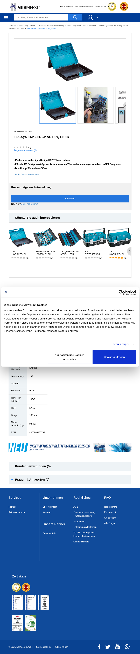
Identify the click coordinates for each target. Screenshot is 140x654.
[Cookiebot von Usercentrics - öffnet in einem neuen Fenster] (121, 292)
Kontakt (12, 507)
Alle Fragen (109, 523)
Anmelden (70, 198)
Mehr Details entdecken (27, 174)
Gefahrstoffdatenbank (84, 6)
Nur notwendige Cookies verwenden (69, 356)
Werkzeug (23, 26)
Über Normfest (50, 507)
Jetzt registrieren (29, 204)
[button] (70, 218)
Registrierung (110, 507)
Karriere (46, 512)
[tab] (70, 217)
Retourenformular (17, 512)
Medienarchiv (100, 6)
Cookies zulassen (114, 356)
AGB (75, 507)
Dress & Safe (49, 533)
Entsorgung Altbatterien (84, 527)
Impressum (79, 521)
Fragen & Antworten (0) (25, 150)
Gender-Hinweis (81, 541)
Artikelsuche (110, 517)
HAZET (33, 26)
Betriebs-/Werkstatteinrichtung (52, 26)
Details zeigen (121, 344)
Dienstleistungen (67, 6)
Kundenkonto (110, 512)
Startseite (13, 26)
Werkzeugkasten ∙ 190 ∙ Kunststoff (81, 26)
